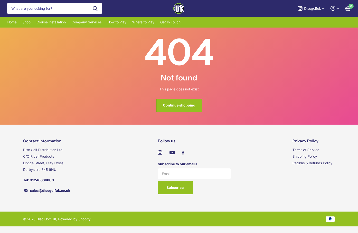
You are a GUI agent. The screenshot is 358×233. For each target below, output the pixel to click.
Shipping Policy (304, 156)
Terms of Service (305, 150)
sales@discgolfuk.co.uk (50, 190)
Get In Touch (170, 22)
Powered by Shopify (74, 219)
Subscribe (175, 187)
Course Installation (51, 22)
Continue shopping (179, 105)
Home (12, 22)
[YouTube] (172, 152)
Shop (26, 22)
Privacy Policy (305, 140)
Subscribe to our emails (177, 164)
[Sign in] (334, 8)
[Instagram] (160, 152)
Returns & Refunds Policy (312, 163)
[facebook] (183, 152)
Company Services (87, 22)
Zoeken (95, 8)
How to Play (116, 22)
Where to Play (143, 22)
